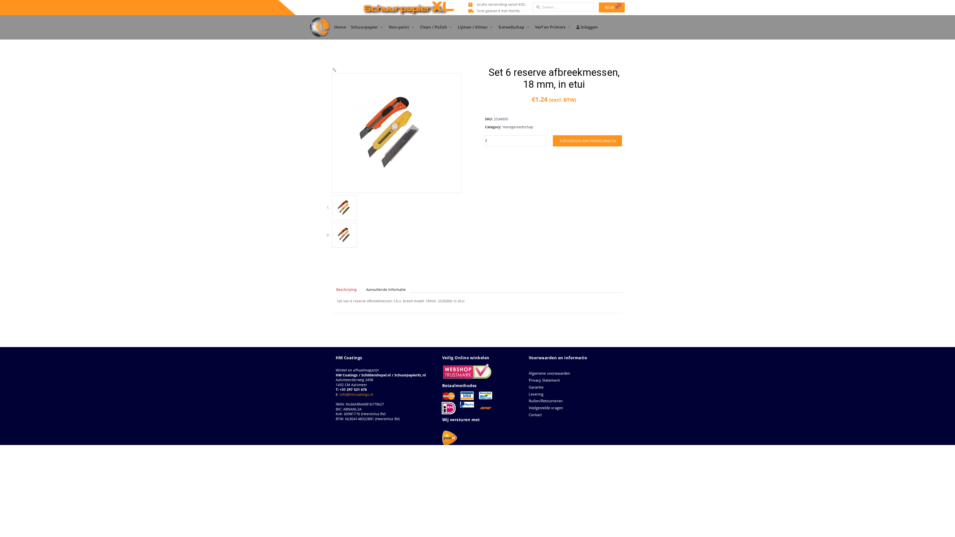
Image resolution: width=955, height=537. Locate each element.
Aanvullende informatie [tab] (386, 289)
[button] (367, 27)
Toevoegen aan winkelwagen (587, 141)
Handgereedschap (518, 127)
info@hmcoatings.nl (356, 394)
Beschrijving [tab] (346, 289)
